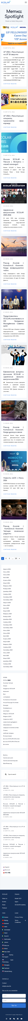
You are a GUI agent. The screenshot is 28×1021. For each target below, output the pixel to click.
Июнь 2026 (6, 574)
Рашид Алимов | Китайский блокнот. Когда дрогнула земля (13, 429)
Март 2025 (6, 611)
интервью (6, 697)
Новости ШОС (8, 719)
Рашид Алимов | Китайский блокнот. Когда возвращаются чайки (13, 266)
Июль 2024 (6, 630)
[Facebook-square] (17, 1018)
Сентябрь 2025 (8, 600)
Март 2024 (6, 641)
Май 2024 (6, 636)
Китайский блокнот (9, 699)
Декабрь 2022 (7, 661)
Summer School (8, 683)
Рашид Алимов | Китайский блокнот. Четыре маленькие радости (13, 530)
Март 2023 (6, 658)
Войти (5, 755)
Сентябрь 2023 (8, 650)
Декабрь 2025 (7, 591)
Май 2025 (6, 608)
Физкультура (7, 736)
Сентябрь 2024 (8, 627)
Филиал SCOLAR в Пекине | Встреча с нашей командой (13, 161)
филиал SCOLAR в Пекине (11, 741)
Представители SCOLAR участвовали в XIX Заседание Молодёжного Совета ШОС (13, 321)
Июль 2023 (6, 652)
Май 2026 (6, 577)
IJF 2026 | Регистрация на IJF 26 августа (13, 53)
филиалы (6, 744)
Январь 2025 (7, 616)
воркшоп (6, 691)
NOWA (5, 677)
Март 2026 (6, 583)
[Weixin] (14, 1018)
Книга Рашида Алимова (10, 702)
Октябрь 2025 (7, 597)
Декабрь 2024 (7, 619)
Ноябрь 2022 (7, 664)
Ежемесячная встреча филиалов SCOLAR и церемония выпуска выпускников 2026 (13, 375)
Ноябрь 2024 (7, 622)
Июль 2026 (6, 572)
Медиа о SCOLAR (8, 713)
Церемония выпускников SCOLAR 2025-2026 (13, 212)
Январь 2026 (7, 588)
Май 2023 (6, 655)
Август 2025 (7, 602)
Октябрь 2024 (7, 625)
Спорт (5, 730)
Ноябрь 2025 (7, 594)
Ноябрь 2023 (7, 647)
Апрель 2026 (7, 580)
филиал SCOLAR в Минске (11, 738)
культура (6, 711)
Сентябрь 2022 (7, 666)
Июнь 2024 (6, 633)
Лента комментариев (10, 760)
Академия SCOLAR (9, 688)
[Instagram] (6, 1018)
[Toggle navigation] (26, 2)
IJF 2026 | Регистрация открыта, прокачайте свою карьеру (13, 119)
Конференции (7, 708)
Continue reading (10, 83)
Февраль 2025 (7, 613)
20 (16, 558)
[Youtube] (21, 1018)
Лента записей (8, 758)
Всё (4, 694)
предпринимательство (11, 727)
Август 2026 (7, 569)
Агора (5, 686)
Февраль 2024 (7, 644)
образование (7, 725)
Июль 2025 (6, 605)
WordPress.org (7, 763)
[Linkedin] (10, 1018)
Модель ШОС (7, 716)
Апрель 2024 (7, 639)
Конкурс (5, 705)
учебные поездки (8, 733)
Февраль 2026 (7, 586)
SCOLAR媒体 (7, 680)
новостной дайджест (10, 722)
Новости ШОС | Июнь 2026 (13, 479)
